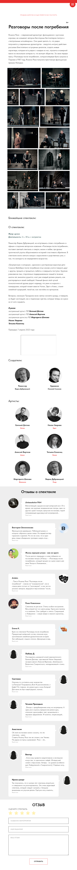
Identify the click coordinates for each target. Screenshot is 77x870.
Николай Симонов (54, 389)
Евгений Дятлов (22, 425)
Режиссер (22, 386)
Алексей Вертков (22, 452)
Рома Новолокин (32, 603)
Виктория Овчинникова (22, 527)
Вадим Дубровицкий (22, 389)
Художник (54, 386)
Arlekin (15, 578)
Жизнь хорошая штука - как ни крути (42, 553)
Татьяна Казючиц (54, 452)
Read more (28, 515)
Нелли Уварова (54, 425)
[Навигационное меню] (72, 4)
